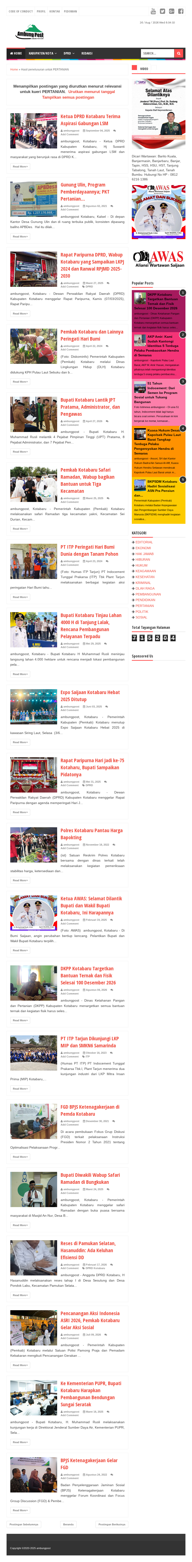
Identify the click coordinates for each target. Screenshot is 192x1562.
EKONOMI (143, 548)
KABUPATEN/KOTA (41, 53)
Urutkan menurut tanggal (91, 91)
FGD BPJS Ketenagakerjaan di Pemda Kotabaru (90, 1110)
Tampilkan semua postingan (68, 97)
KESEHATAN (145, 577)
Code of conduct (21, 11)
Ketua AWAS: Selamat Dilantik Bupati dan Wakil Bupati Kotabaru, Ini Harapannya (91, 905)
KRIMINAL (143, 583)
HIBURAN (143, 559)
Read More (20, 166)
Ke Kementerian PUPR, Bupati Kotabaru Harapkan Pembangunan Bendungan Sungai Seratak (91, 1393)
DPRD (67, 53)
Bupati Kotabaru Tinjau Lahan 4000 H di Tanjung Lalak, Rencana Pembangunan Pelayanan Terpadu (91, 625)
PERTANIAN (145, 606)
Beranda (68, 1524)
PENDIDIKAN (145, 600)
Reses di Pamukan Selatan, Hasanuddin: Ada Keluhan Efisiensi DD (88, 1250)
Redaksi (86, 53)
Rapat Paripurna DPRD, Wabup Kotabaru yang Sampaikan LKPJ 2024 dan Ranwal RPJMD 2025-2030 (92, 265)
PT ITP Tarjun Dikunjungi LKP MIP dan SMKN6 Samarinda (90, 1042)
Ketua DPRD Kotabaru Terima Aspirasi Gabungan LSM (90, 120)
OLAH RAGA (145, 588)
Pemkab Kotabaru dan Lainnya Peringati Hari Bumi (92, 335)
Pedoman (70, 11)
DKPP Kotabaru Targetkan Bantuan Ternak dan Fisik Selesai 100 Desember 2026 (88, 975)
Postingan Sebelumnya (24, 1524)
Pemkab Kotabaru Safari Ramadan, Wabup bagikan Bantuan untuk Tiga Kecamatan (87, 480)
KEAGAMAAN (146, 571)
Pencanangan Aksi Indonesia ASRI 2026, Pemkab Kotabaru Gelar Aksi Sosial (90, 1320)
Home (17, 53)
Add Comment (70, 134)
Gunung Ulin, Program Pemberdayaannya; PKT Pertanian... (85, 191)
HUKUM (142, 565)
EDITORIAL (144, 542)
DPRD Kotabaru (95, 1268)
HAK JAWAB (145, 554)
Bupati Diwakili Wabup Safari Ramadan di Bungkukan (90, 1178)
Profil (41, 11)
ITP (88, 1056)
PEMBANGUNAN (148, 594)
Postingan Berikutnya (112, 1524)
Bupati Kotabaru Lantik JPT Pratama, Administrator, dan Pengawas (90, 406)
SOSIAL (141, 617)
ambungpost (44, 1548)
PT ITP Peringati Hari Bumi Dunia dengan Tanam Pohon (89, 550)
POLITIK (142, 612)
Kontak (54, 11)
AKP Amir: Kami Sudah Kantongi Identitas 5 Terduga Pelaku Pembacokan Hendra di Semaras (156, 346)
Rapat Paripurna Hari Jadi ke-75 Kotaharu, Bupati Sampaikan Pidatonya (92, 767)
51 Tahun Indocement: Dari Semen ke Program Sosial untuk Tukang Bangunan (155, 392)
